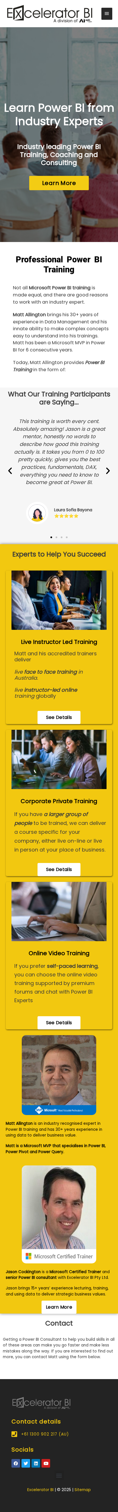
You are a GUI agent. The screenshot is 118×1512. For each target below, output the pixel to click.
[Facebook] (15, 1463)
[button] (10, 471)
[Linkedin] (36, 1463)
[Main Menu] (106, 14)
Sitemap (82, 1490)
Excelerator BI (40, 1490)
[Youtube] (46, 1463)
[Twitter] (25, 1463)
